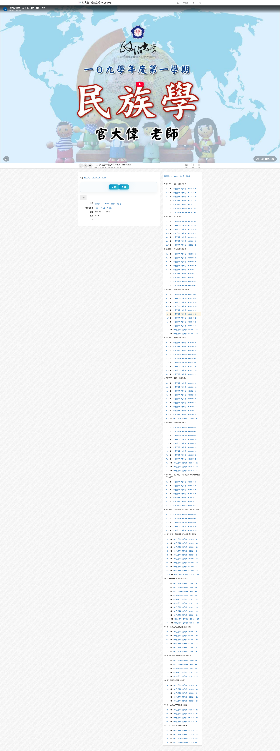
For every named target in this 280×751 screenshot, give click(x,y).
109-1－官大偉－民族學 (113, 204)
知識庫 (97, 204)
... (102, 204)
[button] (194, 2)
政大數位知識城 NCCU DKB (97, 2)
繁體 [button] (187, 3)
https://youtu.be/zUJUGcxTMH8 (95, 178)
